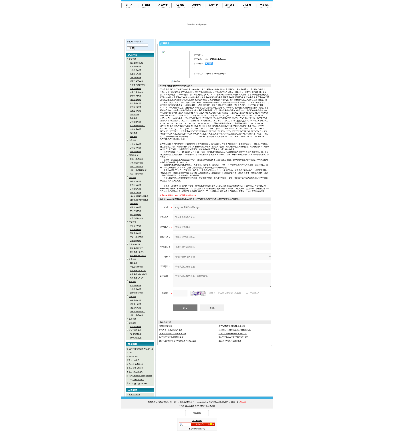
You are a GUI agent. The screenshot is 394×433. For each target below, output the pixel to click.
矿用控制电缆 (135, 185)
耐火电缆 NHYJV (137, 252)
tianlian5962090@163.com (142, 376)
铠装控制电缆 (135, 308)
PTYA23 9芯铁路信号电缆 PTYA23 (233, 333)
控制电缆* (134, 204)
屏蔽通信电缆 (135, 233)
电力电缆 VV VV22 (138, 271)
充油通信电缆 (135, 74)
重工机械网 (189, 406)
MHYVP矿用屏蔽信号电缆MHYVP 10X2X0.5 (177, 341)
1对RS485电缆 (135, 338)
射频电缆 (132, 323)
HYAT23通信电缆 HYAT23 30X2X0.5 (233, 337)
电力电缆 (132, 259)
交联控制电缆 (135, 211)
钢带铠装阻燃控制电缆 (139, 200)
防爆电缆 (133, 118)
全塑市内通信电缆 (137, 85)
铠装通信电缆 (135, 78)
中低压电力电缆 (136, 267)
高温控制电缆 (135, 181)
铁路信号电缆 (135, 129)
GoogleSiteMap (202, 402)
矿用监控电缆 (135, 189)
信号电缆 (132, 140)
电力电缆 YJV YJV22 (138, 274)
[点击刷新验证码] (198, 293)
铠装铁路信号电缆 (137, 311)
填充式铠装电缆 (136, 81)
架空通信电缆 (135, 96)
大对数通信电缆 (136, 293)
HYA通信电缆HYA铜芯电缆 (230, 341)
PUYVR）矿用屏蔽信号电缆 (170, 330)
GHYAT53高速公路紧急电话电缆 (232, 326)
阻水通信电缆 (135, 103)
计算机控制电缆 (136, 163)
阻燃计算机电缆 (136, 159)
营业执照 (197, 413)
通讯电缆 (132, 282)
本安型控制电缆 (136, 218)
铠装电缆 (132, 297)
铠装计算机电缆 (136, 315)
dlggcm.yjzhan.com (140, 383)
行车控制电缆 (135, 215)
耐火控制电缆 (135, 207)
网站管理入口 (214, 402)
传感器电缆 (134, 114)
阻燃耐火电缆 (134, 244)
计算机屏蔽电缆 (165, 326)
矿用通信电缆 (135, 66)
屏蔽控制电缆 (135, 192)
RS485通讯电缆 (135, 330)
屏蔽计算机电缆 (136, 166)
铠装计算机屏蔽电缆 (138, 170)
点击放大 (177, 81)
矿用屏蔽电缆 (135, 230)
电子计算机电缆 (136, 174)
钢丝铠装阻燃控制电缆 (139, 196)
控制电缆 (132, 178)
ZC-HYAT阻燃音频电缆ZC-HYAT (172, 333)
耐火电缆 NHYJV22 (138, 256)
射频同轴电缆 (135, 327)
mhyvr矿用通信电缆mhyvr (185, 195)
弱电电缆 (133, 137)
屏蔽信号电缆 (135, 152)
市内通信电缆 (135, 70)
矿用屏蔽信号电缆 (137, 126)
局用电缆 (133, 133)
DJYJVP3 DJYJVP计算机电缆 (171, 337)
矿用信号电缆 (135, 107)
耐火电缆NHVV (136, 248)
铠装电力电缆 (135, 304)
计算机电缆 (134, 155)
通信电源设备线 (136, 63)
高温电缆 (133, 263)
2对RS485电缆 (135, 334)
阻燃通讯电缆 (135, 89)
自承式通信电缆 (136, 92)
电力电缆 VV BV (137, 278)
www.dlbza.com (138, 380)
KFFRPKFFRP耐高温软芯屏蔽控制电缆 (235, 330)
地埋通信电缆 (135, 100)
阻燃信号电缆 (135, 111)
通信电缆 (132, 59)
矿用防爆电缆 (135, 122)
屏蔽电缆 (132, 222)
